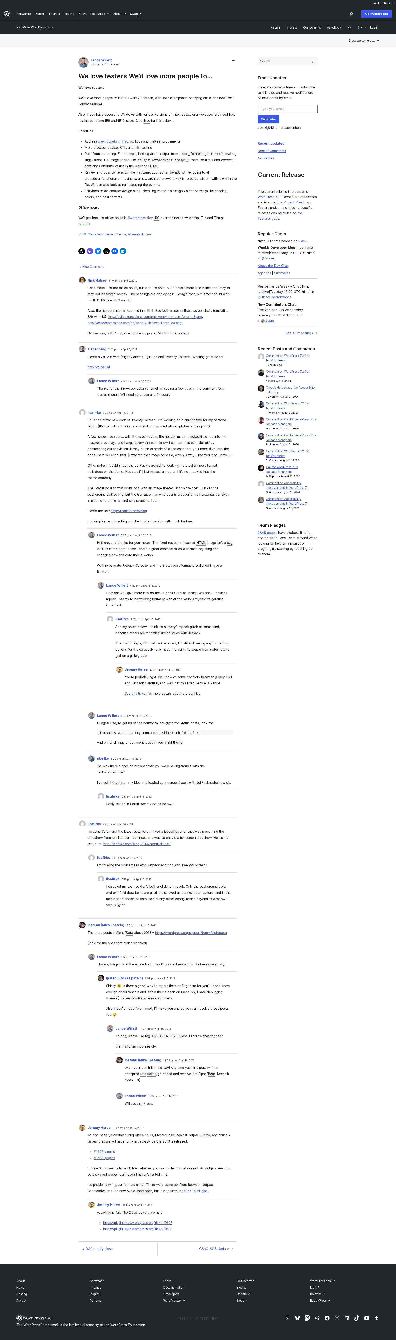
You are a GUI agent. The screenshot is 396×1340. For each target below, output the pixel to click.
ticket (110, 294)
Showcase (97, 1281)
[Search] (314, 61)
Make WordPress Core (37, 27)
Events (241, 1287)
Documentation (173, 1287)
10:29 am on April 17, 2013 (165, 669)
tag (147, 1036)
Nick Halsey (97, 280)
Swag (242, 1300)
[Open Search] (351, 14)
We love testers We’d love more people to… (145, 76)
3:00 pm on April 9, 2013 (122, 349)
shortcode (144, 1191)
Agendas (264, 273)
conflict (194, 693)
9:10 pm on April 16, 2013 (136, 796)
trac (143, 1074)
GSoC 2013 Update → (216, 1249)
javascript (171, 831)
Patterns (95, 1300)
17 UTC (84, 224)
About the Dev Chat (273, 266)
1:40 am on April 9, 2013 (123, 280)
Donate (243, 1294)
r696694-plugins (194, 1191)
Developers (171, 1294)
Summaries (282, 273)
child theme (193, 420)
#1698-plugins (104, 1158)
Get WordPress (376, 13)
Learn (167, 1281)
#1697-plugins (104, 1152)
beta (119, 782)
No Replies (266, 158)
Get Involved (246, 1281)
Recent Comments (272, 151)
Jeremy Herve (136, 669)
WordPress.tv (174, 1300)
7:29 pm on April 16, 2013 (127, 858)
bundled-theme (100, 234)
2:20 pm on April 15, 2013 (118, 412)
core (88, 166)
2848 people (267, 532)
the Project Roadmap (294, 202)
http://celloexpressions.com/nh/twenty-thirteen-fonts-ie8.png (155, 317)
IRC (156, 218)
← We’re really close (97, 1249)
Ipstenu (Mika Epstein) (106, 925)
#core (269, 258)
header (107, 310)
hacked (194, 436)
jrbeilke (103, 758)
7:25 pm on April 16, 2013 (118, 824)
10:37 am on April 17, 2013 (128, 1128)
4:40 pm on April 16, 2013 (136, 716)
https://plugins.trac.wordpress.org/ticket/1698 (137, 1229)
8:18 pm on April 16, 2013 (136, 879)
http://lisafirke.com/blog (129, 511)
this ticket (139, 693)
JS (121, 449)
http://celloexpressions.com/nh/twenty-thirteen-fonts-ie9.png (135, 323)
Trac (146, 121)
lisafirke (94, 412)
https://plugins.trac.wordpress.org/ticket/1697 (137, 1223)
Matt (315, 1287)
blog (91, 426)
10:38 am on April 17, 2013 (137, 1205)
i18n (138, 147)
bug (229, 543)
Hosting (21, 1294)
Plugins (95, 1294)
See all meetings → (301, 333)
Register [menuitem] (389, 3)
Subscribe (268, 119)
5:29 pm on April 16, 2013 (145, 585)
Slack (302, 241)
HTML (153, 166)
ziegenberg (97, 349)
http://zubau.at (99, 367)
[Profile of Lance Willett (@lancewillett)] (83, 63)
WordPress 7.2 (268, 197)
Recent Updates (271, 143)
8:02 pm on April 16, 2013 (141, 925)
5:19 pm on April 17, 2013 (163, 1096)
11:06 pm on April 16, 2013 (179, 1060)
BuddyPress (320, 1300)
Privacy (21, 1300)
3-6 (82, 234)
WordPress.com (322, 1281)
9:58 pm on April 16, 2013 (160, 978)
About (20, 1281)
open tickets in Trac (113, 141)
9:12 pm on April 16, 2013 (145, 619)
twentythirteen (140, 234)
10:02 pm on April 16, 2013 (155, 1028)
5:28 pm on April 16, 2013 (126, 758)
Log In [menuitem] (377, 3)
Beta (129, 933)
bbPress (317, 1294)
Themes (95, 1287)
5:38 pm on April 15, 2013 (136, 535)
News (20, 1287)
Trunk (206, 1135)
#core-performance (276, 297)
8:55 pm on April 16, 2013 (136, 957)
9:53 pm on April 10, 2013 (136, 381)
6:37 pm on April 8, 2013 (105, 64)
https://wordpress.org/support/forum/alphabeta (191, 933)
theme (120, 234)
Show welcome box (362, 40)
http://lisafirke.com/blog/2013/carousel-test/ (137, 844)
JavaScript (177, 172)
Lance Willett (101, 60)
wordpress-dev (140, 218)
